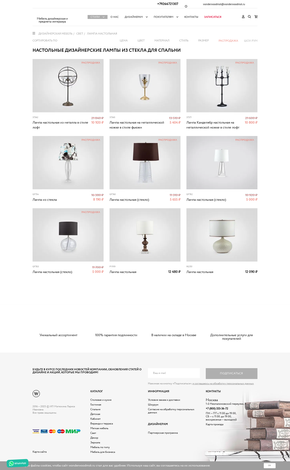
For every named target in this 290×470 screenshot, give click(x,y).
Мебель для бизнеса (102, 452)
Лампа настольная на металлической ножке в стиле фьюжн (136, 125)
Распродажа (228, 41)
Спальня (95, 409)
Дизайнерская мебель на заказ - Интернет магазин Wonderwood (52, 14)
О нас (114, 17)
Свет (93, 433)
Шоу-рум (250, 41)
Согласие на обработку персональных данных (171, 411)
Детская (95, 414)
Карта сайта (40, 452)
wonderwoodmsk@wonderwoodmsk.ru (224, 4)
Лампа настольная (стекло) (129, 199)
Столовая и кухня (100, 400)
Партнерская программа (163, 433)
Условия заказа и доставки (164, 400)
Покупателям (163, 17)
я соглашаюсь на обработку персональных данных (223, 384)
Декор (94, 438)
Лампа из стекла (45, 199)
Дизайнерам (134, 17)
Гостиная (95, 405)
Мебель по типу (100, 447)
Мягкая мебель (99, 428)
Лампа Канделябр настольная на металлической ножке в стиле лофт (212, 125)
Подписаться (231, 373)
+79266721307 (167, 4)
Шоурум (153, 405)
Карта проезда (214, 424)
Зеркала (95, 443)
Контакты (191, 17)
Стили (95, 17)
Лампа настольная (122, 272)
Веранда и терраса (101, 424)
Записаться (212, 17)
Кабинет (95, 419)
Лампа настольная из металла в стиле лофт (60, 125)
